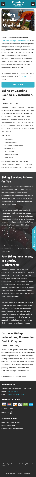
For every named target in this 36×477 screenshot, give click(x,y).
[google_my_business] (7, 413)
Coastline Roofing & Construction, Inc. (16, 41)
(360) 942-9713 (12, 391)
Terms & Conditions (23, 474)
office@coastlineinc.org (15, 394)
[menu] (33, 4)
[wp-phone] (3, 5)
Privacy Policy (10, 474)
